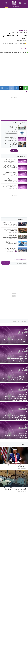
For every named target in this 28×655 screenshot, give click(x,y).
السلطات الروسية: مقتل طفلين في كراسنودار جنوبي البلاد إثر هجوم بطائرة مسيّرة (9, 173)
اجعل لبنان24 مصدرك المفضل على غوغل (14, 44)
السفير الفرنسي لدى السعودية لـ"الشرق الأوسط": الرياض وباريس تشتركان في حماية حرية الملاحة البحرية (10, 186)
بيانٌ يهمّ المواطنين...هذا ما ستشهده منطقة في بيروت (10, 236)
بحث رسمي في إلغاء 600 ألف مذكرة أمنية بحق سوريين (11, 127)
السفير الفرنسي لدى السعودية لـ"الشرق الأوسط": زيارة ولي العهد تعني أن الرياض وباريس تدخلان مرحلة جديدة (10, 179)
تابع (14, 151)
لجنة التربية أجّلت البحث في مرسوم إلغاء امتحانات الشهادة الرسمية (11, 144)
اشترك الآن (6, 6)
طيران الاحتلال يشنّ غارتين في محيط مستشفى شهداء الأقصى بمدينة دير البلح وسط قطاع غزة (9, 166)
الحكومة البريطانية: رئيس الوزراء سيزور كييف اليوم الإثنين (10, 160)
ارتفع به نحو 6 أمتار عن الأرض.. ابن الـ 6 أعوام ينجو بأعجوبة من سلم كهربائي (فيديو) (14, 489)
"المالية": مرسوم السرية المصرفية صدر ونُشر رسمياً (11, 132)
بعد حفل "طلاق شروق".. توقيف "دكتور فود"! (11, 242)
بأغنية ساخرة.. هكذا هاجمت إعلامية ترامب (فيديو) (15, 466)
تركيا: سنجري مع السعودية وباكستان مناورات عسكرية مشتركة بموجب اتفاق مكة (11, 139)
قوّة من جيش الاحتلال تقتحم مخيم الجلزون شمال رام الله (15, 436)
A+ (22, 48)
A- (25, 48)
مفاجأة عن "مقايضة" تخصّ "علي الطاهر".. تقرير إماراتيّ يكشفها (10, 230)
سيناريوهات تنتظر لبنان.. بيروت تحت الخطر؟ (11, 249)
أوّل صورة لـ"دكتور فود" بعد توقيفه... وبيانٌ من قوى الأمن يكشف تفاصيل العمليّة (9, 223)
